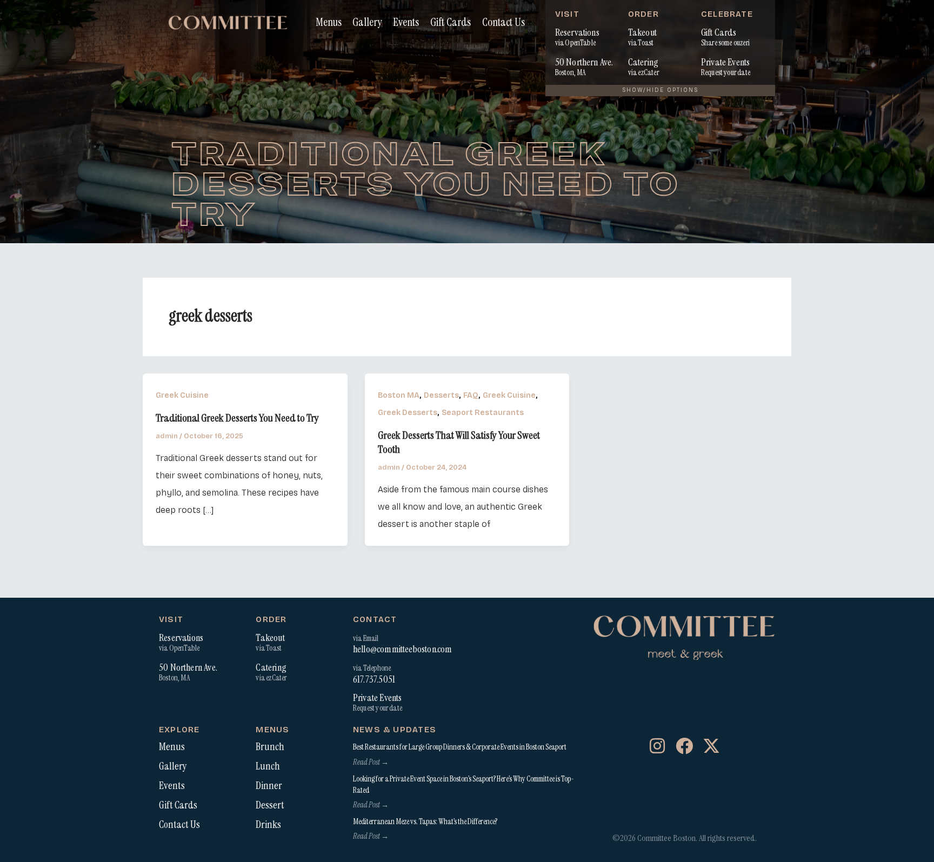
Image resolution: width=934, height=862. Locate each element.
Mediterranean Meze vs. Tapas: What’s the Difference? (425, 821)
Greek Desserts (407, 412)
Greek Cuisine (182, 395)
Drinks (268, 824)
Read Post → (371, 762)
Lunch (268, 766)
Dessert (270, 805)
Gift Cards (450, 22)
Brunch (270, 746)
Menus (329, 22)
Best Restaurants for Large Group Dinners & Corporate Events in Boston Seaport (459, 747)
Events (406, 22)
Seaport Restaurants (483, 412)
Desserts (441, 395)
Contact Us (503, 22)
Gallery (367, 22)
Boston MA (398, 395)
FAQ (470, 395)
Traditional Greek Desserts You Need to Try (237, 418)
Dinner (269, 785)
